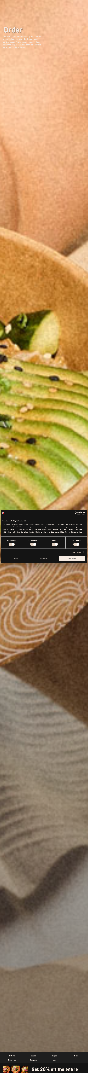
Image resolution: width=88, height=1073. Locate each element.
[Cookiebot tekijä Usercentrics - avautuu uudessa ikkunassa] (76, 513)
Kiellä (16, 559)
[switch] (33, 544)
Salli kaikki (72, 559)
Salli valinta (44, 559)
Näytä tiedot (76, 552)
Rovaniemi (12, 1060)
